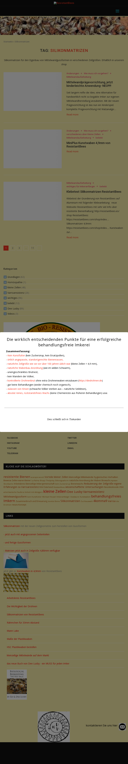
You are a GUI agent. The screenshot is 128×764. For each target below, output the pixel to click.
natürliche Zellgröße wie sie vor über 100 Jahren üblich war (39, 363)
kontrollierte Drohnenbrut (21, 380)
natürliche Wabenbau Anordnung (25, 367)
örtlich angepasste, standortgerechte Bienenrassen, (35, 359)
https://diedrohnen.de (90, 380)
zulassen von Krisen (18, 388)
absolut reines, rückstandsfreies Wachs (29, 393)
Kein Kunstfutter (16, 355)
